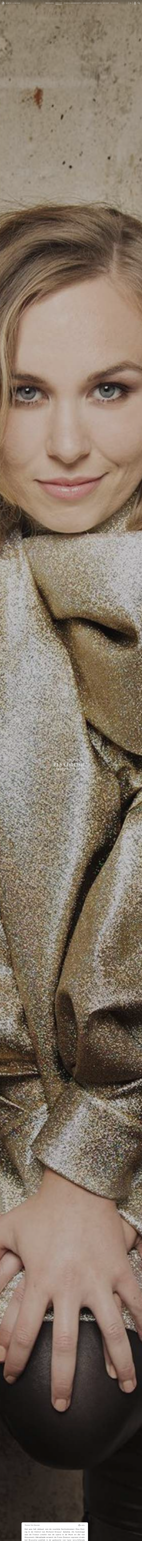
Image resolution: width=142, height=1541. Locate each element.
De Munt (106, 3)
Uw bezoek (87, 3)
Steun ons (114, 3)
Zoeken (138, 3)
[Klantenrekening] (135, 3)
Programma (49, 3)
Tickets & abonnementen (72, 3)
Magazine (58, 3)
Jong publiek (97, 3)
